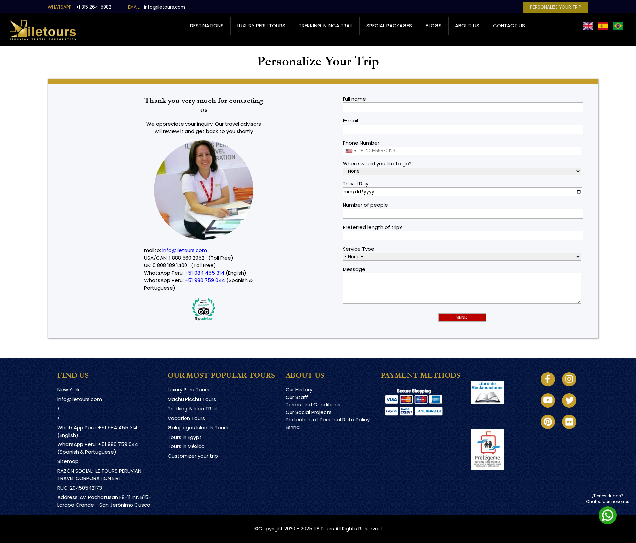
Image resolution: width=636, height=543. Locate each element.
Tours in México (186, 446)
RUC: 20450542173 (79, 487)
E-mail (350, 120)
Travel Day (355, 183)
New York (68, 389)
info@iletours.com (164, 7)
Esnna (293, 427)
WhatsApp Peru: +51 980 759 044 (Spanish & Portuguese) (97, 448)
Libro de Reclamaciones (500, 410)
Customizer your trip (193, 455)
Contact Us (509, 25)
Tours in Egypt (185, 437)
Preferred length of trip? (372, 227)
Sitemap (68, 461)
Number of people (365, 204)
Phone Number (361, 142)
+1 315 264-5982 (93, 7)
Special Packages (389, 25)
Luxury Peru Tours (261, 25)
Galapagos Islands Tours (198, 427)
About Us (467, 25)
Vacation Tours (186, 418)
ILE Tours (324, 528)
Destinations (207, 25)
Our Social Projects (309, 412)
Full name (354, 98)
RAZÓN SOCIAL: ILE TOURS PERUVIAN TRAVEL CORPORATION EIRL (99, 474)
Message (354, 269)
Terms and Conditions (313, 404)
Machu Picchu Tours (192, 399)
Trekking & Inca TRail (192, 408)
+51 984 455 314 (204, 272)
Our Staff (297, 397)
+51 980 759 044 (205, 280)
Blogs (434, 25)
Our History (299, 389)
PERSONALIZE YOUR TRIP (555, 7)
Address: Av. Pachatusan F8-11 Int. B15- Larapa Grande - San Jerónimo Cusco (104, 501)
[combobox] (350, 151)
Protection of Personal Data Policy (328, 419)
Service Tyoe (358, 248)
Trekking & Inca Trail (326, 25)
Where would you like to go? (377, 163)
